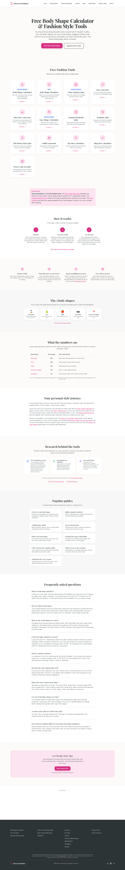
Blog (84, 3)
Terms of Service (97, 833)
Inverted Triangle (36, 370)
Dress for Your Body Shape (45, 830)
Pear (32, 362)
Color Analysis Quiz (59, 411)
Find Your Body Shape (52, 46)
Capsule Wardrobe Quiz (39, 198)
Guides (77, 3)
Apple (32, 366)
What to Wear (103, 3)
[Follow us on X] (114, 863)
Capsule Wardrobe (66, 3)
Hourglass (34, 374)
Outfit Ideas (92, 3)
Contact (67, 835)
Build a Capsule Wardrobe (44, 833)
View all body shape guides (62, 323)
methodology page (80, 281)
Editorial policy (73, 481)
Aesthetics (40, 835)
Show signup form (62, 768)
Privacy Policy (96, 830)
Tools (45, 3)
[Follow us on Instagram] (108, 863)
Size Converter (14, 833)
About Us (67, 830)
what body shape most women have (80, 420)
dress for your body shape (69, 418)
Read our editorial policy (76, 478)
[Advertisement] (62, 803)
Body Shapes (54, 3)
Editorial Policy (69, 841)
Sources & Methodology (71, 838)
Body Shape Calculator (72, 194)
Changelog (68, 844)
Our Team (67, 833)
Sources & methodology (56, 481)
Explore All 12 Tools (74, 46)
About (111, 3)
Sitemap (67, 846)
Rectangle (34, 358)
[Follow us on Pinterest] (111, 863)
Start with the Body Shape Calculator (62, 249)
